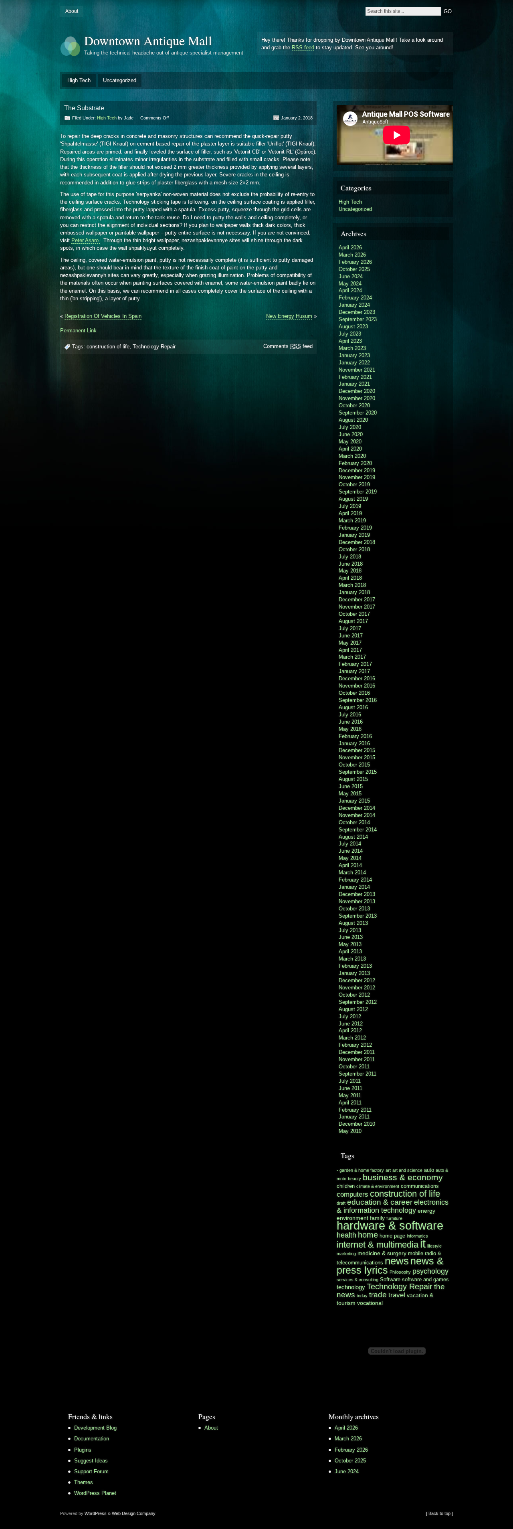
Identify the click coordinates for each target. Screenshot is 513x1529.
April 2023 (350, 341)
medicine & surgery (381, 1253)
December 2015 (357, 750)
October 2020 (354, 405)
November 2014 (357, 815)
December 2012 (357, 980)
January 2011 (354, 1117)
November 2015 (357, 757)
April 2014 (350, 865)
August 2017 (353, 621)
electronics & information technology (392, 1206)
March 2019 (352, 521)
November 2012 (357, 988)
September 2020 (358, 413)
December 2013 (357, 894)
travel (396, 1295)
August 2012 (353, 1009)
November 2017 (357, 607)
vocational (370, 1303)
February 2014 (355, 880)
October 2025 (354, 269)
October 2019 (354, 484)
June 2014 (351, 851)
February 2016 (355, 736)
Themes (83, 1482)
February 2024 (355, 298)
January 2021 (354, 384)
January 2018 (354, 592)
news (397, 1261)
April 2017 (350, 650)
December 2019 (357, 470)
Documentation (91, 1439)
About (71, 11)
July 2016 (350, 715)
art (388, 1170)
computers (352, 1194)
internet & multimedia (377, 1245)
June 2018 (351, 564)
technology (351, 1287)
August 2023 (353, 327)
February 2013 (355, 966)
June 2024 (351, 276)
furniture (394, 1218)
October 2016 (354, 693)
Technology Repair (154, 347)
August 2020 (353, 420)
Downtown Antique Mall (148, 40)
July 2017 (350, 628)
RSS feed (303, 47)
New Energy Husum (289, 316)
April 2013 (350, 952)
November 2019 (357, 477)
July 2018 (350, 557)
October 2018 (354, 549)
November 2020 (357, 398)
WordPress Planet (95, 1493)
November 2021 (357, 370)
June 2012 (351, 1024)
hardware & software (390, 1225)
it (423, 1243)
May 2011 (350, 1095)
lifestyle (434, 1246)
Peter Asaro (85, 240)
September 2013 (358, 916)
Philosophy (400, 1272)
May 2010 (350, 1131)
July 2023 (350, 334)
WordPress (96, 1513)
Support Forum (91, 1471)
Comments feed (288, 346)
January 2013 (354, 973)
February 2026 (355, 262)
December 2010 (357, 1124)
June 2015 (351, 786)
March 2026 (352, 255)
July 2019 (350, 506)
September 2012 (358, 1002)
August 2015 (353, 779)
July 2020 (350, 427)
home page (392, 1236)
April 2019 (350, 513)
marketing (346, 1253)
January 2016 (354, 743)
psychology (430, 1271)
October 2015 (354, 765)
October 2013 (354, 909)
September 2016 (358, 700)
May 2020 (350, 442)
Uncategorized (119, 80)
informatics (417, 1236)
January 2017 (354, 671)
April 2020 (350, 449)
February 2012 (355, 1045)
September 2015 (358, 772)
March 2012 (352, 1038)
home (368, 1234)
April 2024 (350, 290)
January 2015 (354, 801)
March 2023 (352, 348)
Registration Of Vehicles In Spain (103, 316)
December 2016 (357, 679)
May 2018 (350, 571)
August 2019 (353, 499)
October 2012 (354, 995)
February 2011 (355, 1110)
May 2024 (350, 284)
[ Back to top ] (439, 1513)
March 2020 (352, 456)
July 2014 (350, 844)
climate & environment (377, 1186)
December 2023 (357, 312)
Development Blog (95, 1428)
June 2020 (351, 434)
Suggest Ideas (91, 1461)
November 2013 (357, 901)
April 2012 (350, 1030)
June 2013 (351, 937)
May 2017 (350, 643)
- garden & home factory (360, 1170)
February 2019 (355, 528)
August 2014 (353, 837)
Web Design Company (134, 1513)
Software (390, 1279)
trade (378, 1294)
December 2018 (357, 542)
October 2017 (354, 614)
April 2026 (350, 248)
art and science (407, 1170)
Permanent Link (78, 331)
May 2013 (350, 944)
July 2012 (350, 1016)
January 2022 (354, 363)
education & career (379, 1202)
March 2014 (352, 873)
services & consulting (357, 1279)
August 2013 (353, 923)
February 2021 (355, 377)
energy (426, 1210)
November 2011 (357, 1059)
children (346, 1186)
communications (420, 1186)
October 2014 (354, 822)
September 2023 (358, 319)
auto (429, 1170)
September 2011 (357, 1074)
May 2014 (350, 858)
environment (352, 1218)
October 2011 (354, 1067)
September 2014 (358, 830)
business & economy (403, 1177)
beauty (354, 1178)
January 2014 (354, 887)
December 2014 (357, 808)
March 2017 (352, 657)
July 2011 (350, 1081)
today (362, 1295)
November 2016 (357, 686)
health (346, 1235)
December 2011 (357, 1052)
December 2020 (357, 391)
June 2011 (350, 1088)
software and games (425, 1279)
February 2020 (355, 463)
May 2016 (350, 729)
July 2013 (350, 930)
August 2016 (353, 707)
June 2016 (351, 722)
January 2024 (354, 305)
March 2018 (352, 585)
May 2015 (350, 794)
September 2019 (358, 492)
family (377, 1218)
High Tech (79, 80)
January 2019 (354, 535)
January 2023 (354, 355)
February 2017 (355, 664)
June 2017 (351, 636)
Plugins (82, 1450)
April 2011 (350, 1103)
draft (341, 1203)
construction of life (108, 347)
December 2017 (357, 600)
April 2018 (350, 578)
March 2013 (352, 959)
